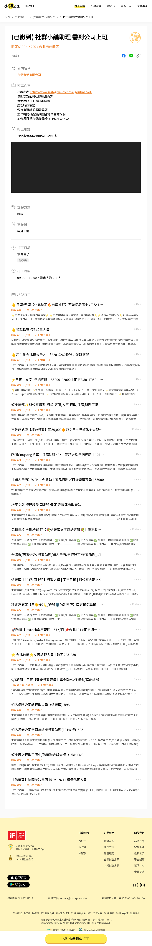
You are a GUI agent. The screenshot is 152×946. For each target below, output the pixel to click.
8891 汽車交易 (94, 913)
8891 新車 (109, 913)
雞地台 (111, 6)
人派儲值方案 (111, 865)
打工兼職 (80, 6)
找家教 (82, 853)
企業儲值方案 (111, 859)
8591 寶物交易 (78, 913)
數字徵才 (134, 913)
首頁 (7, 17)
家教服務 (139, 847)
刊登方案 (109, 847)
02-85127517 (26, 898)
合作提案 (139, 871)
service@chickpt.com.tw (73, 898)
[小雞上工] (12, 6)
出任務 (27, 913)
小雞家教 (96, 6)
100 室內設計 (62, 913)
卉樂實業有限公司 (44, 17)
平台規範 (139, 859)
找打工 (82, 841)
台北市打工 (22, 17)
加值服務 (109, 853)
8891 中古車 (122, 913)
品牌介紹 (139, 841)
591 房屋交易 (47, 913)
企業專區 (142, 6)
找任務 (82, 847)
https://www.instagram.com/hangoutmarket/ (61, 92)
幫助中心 (139, 865)
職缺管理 (109, 841)
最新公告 (126, 6)
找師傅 (35, 913)
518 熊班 (17, 913)
